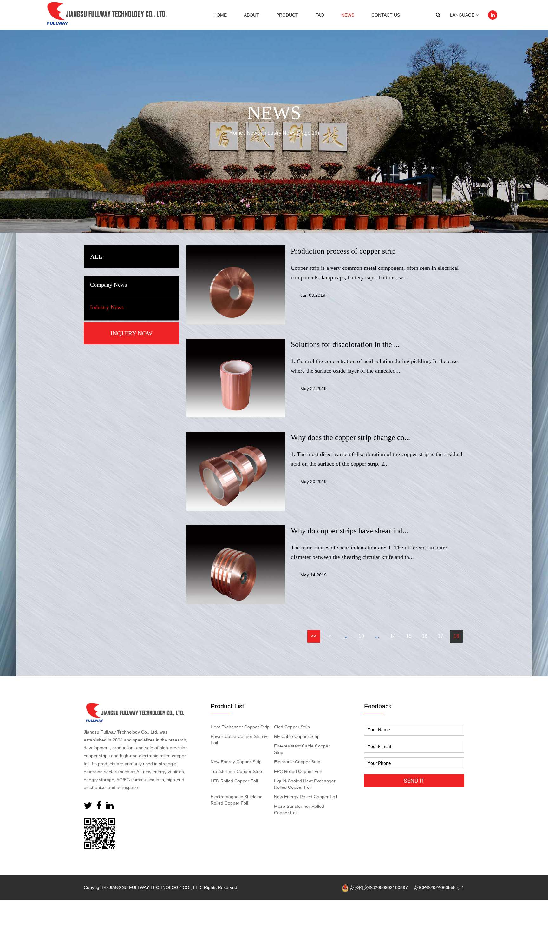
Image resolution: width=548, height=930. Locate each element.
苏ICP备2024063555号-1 (439, 887)
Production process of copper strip (343, 251)
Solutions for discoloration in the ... (345, 344)
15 (409, 636)
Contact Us (385, 14)
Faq (319, 14)
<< (313, 636)
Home (220, 14)
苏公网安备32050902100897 (379, 887)
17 (440, 636)
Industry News (107, 307)
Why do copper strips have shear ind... (349, 531)
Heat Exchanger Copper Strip (240, 726)
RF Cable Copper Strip (297, 736)
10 (361, 636)
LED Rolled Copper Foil (234, 780)
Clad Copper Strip (292, 726)
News (347, 14)
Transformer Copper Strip (236, 771)
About (251, 14)
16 (424, 636)
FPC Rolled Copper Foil (298, 771)
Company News (108, 285)
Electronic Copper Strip (297, 761)
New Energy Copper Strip (236, 761)
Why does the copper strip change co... (350, 437)
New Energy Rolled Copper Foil (305, 796)
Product (287, 14)
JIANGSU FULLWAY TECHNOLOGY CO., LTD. (156, 887)
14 (393, 636)
